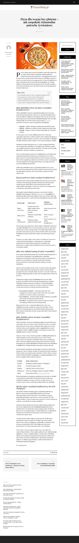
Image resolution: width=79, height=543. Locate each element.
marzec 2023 (64, 344)
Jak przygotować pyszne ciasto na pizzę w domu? (67, 125)
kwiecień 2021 (64, 413)
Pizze (39, 16)
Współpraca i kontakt (9, 2)
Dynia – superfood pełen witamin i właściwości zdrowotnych (67, 77)
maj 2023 (63, 338)
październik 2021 (65, 395)
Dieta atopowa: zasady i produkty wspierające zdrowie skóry (67, 71)
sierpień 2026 (64, 249)
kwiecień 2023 (65, 341)
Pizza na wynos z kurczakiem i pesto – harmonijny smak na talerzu (67, 183)
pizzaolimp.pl (8, 52)
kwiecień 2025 (65, 297)
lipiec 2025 (64, 288)
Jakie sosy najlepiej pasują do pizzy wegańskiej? (30, 99)
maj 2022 (63, 374)
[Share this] (50, 452)
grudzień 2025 (65, 273)
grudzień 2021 (65, 389)
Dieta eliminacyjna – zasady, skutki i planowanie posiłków (12, 490)
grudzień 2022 (65, 353)
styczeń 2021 (64, 422)
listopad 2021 (64, 392)
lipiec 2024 (64, 315)
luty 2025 (63, 300)
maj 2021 (63, 410)
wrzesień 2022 (65, 362)
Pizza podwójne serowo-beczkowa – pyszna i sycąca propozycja (66, 119)
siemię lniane (40, 194)
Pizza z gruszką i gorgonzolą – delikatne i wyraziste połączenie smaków (67, 111)
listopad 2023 (64, 326)
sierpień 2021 (64, 401)
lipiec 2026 (64, 252)
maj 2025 (63, 294)
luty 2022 (63, 383)
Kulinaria (63, 147)
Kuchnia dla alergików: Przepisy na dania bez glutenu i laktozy (13, 498)
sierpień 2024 (64, 312)
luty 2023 (63, 347)
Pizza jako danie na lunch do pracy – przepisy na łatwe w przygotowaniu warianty (12, 522)
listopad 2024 (64, 306)
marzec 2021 (64, 416)
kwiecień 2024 (65, 320)
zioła (37, 144)
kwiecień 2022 (65, 377)
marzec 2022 (64, 380)
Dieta (62, 144)
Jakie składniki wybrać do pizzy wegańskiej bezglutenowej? (34, 95)
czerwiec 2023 (65, 335)
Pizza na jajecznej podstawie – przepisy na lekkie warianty (67, 131)
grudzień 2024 (65, 303)
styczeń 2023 (64, 350)
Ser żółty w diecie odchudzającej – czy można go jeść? (66, 82)
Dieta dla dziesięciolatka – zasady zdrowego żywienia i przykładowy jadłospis (12, 508)
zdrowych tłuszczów (43, 373)
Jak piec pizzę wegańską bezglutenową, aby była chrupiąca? (34, 102)
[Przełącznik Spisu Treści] (48, 93)
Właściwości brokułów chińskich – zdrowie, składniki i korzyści (12, 517)
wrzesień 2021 (65, 398)
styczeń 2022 (64, 386)
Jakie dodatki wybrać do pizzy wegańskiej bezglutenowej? (33, 100)
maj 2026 (63, 258)
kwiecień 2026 (65, 261)
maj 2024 (63, 317)
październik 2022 (65, 359)
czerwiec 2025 (65, 291)
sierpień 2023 (64, 329)
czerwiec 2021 (65, 407)
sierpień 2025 (64, 285)
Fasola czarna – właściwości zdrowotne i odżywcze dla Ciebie (67, 88)
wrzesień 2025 (65, 282)
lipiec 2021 (64, 404)
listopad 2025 (64, 276)
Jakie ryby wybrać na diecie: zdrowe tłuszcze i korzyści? (12, 485)
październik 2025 (65, 279)
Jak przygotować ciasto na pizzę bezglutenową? (31, 97)
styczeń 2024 (64, 323)
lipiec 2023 (64, 332)
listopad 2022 (64, 356)
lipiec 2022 (64, 368)
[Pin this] (56, 452)
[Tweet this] (52, 452)
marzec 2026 (64, 264)
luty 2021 (63, 419)
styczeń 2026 (64, 270)
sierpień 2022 (64, 365)
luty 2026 (63, 267)
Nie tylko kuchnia (65, 150)
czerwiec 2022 (65, 371)
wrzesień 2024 (65, 309)
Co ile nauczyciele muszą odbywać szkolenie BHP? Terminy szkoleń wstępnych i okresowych (67, 63)
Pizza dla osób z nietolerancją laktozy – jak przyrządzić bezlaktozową (67, 103)
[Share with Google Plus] (54, 452)
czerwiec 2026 (65, 255)
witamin (47, 120)
